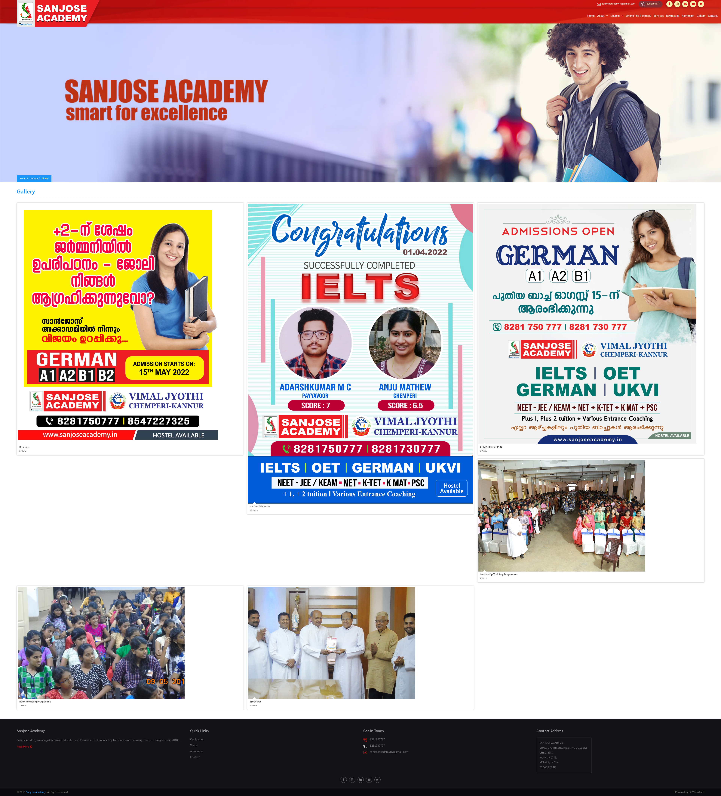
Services (659, 15)
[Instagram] (677, 4)
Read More (23, 746)
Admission (688, 15)
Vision (194, 745)
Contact (713, 15)
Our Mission (197, 739)
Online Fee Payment (638, 15)
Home (591, 15)
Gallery (701, 15)
